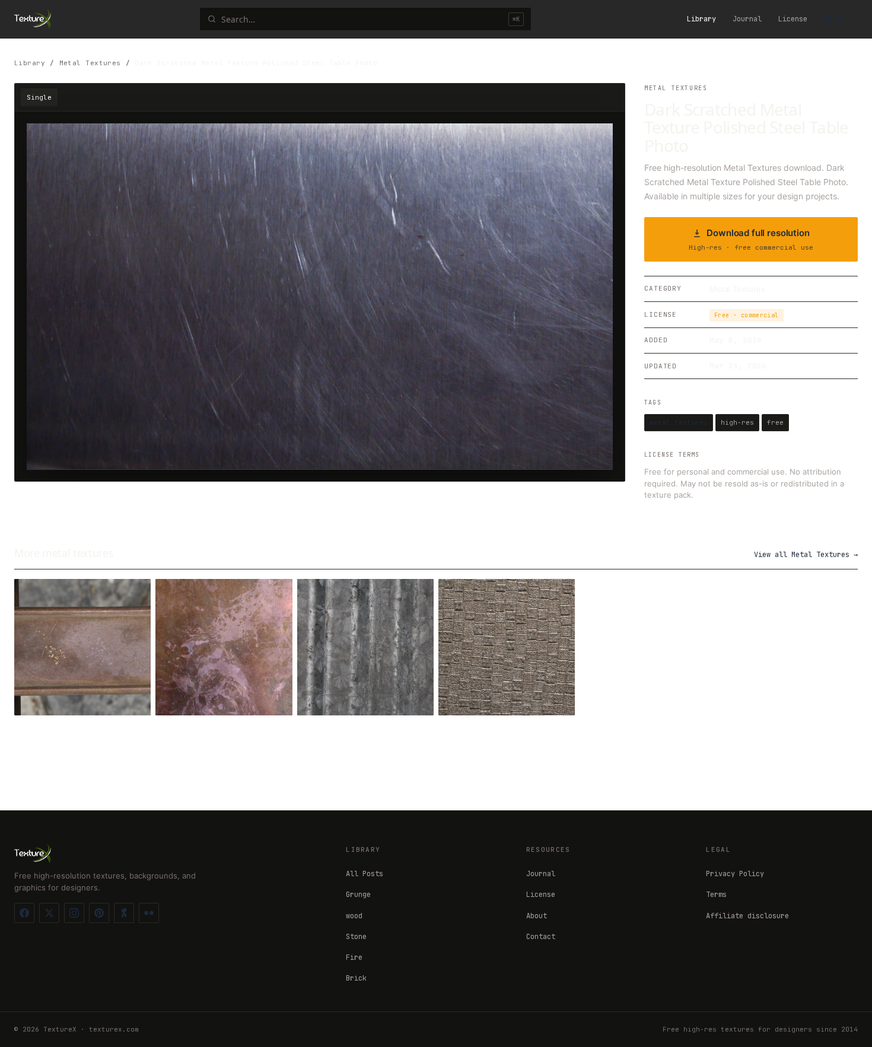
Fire (354, 957)
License (792, 19)
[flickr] (149, 913)
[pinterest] (99, 913)
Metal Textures (90, 63)
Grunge (358, 894)
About (536, 916)
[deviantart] (124, 913)
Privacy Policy (735, 874)
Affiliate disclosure (747, 916)
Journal (747, 19)
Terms (716, 894)
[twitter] (49, 913)
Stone (356, 936)
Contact (540, 936)
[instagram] (74, 913)
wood (354, 916)
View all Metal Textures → (806, 554)
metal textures (679, 422)
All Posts (364, 874)
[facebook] (24, 913)
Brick (356, 978)
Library (701, 19)
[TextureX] (32, 18)
